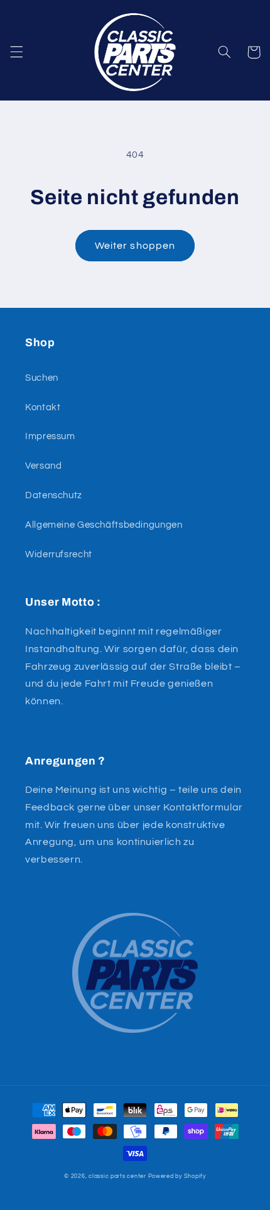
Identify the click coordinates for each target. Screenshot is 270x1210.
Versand (43, 466)
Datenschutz (53, 495)
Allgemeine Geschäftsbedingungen (104, 525)
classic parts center (117, 1176)
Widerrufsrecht (58, 554)
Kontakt (42, 407)
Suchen (41, 378)
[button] (16, 52)
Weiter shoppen (135, 246)
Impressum (50, 436)
